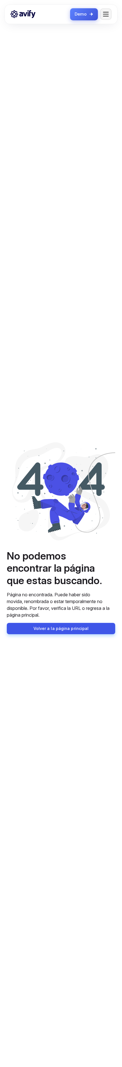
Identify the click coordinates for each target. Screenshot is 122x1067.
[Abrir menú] (106, 14)
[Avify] (22, 14)
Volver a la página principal (61, 628)
